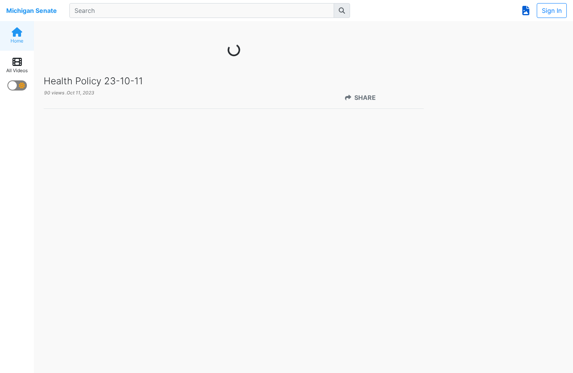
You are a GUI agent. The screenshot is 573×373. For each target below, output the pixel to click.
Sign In (552, 10)
